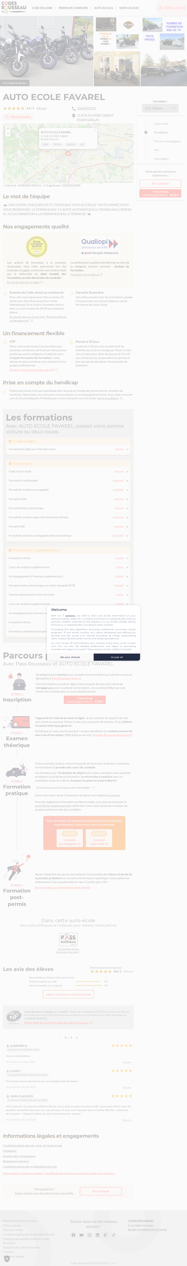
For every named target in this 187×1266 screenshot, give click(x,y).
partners (70, 615)
